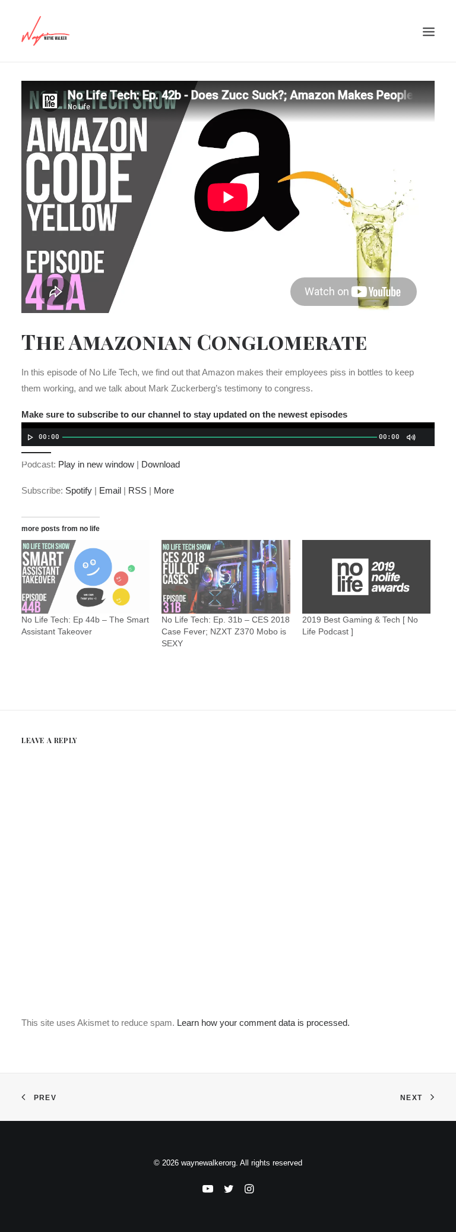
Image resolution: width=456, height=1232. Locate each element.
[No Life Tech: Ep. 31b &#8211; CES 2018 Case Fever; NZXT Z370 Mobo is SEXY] (226, 577)
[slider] (39, 451)
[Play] (29, 437)
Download (160, 464)
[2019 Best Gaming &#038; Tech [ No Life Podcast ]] (366, 577)
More (164, 490)
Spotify (78, 490)
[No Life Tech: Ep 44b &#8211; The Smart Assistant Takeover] (85, 577)
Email (110, 490)
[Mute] (410, 437)
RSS (137, 490)
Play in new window (96, 464)
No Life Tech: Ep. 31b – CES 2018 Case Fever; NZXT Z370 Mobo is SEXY (226, 631)
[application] (228, 434)
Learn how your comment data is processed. (263, 1023)
